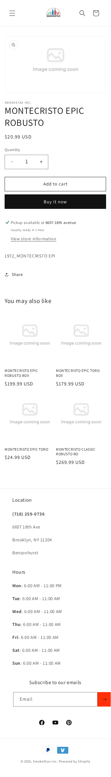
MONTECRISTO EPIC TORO (27, 449)
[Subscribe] (104, 699)
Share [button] (17, 274)
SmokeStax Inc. (45, 761)
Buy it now (55, 202)
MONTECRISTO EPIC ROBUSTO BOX (21, 373)
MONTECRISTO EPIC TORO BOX (78, 373)
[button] (12, 13)
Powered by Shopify (74, 761)
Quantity (12, 149)
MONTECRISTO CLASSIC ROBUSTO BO (75, 451)
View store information (33, 238)
